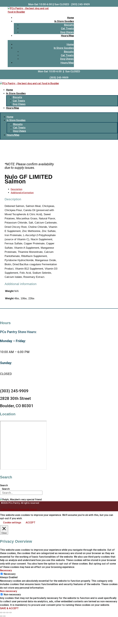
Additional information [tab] (22, 192)
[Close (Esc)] (10, 612)
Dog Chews (67, 32)
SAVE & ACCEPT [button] (9, 608)
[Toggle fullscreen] (4, 612)
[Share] (7, 612)
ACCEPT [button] (30, 522)
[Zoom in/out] (1, 612)
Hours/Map (67, 35)
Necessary (10, 573)
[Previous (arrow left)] (1, 616)
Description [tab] (16, 189)
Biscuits (69, 24)
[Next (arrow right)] (4, 616)
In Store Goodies (64, 21)
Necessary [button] (6, 570)
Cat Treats (67, 28)
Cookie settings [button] (12, 522)
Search (4, 485)
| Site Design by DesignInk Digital (19, 509)
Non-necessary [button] (8, 591)
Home (70, 17)
